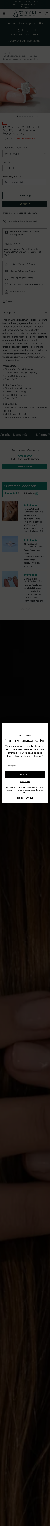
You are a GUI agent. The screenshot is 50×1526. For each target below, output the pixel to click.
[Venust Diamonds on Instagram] (22, 798)
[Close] (45, 726)
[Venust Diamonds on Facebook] (18, 798)
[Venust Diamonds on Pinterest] (27, 798)
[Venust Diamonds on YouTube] (31, 798)
